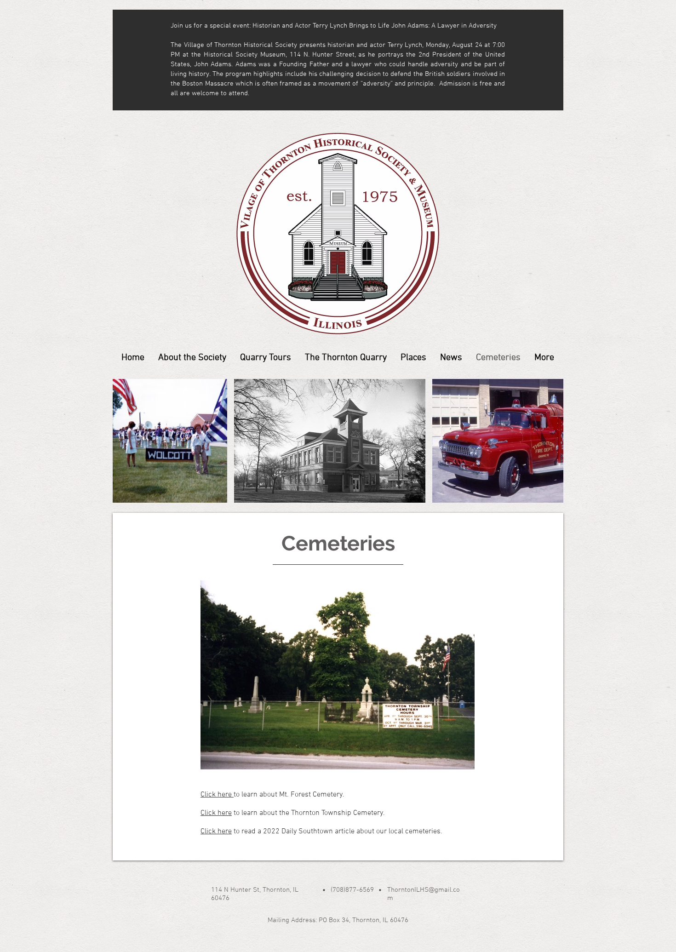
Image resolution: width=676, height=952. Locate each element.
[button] (170, 441)
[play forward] (551, 441)
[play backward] (124, 441)
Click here (217, 794)
